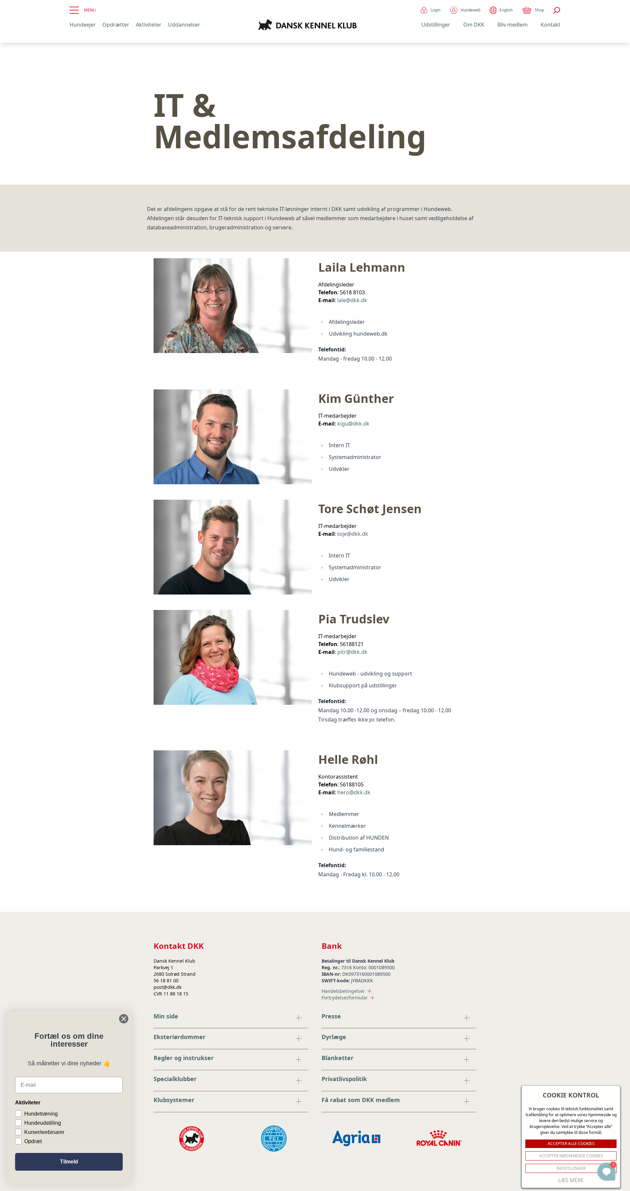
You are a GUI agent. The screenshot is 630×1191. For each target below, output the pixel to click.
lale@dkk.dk (352, 300)
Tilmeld (69, 1161)
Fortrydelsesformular (345, 997)
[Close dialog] (124, 1019)
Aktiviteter (148, 24)
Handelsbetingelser (343, 991)
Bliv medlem (512, 24)
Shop (539, 10)
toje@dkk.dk (352, 533)
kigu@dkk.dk (353, 423)
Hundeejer (83, 24)
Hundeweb (470, 10)
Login (435, 10)
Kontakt (550, 24)
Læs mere (571, 1180)
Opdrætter (115, 24)
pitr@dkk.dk (352, 652)
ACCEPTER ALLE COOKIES (571, 1143)
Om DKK (473, 24)
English (506, 10)
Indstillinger (570, 1168)
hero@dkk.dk (353, 792)
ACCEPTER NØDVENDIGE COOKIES (571, 1156)
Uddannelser (184, 24)
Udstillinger (435, 24)
